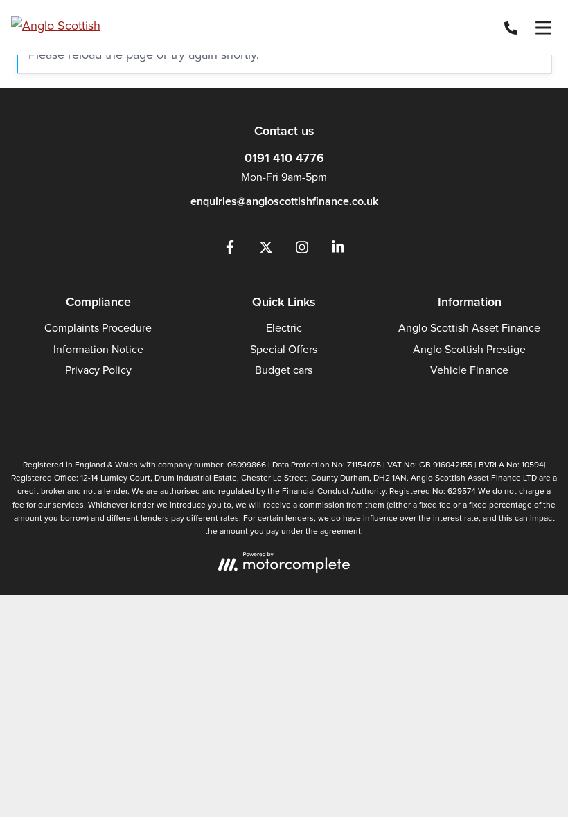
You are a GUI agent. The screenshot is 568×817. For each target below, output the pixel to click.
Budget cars (283, 370)
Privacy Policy (98, 370)
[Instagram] (302, 250)
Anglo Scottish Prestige (469, 349)
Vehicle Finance (469, 370)
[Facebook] (230, 250)
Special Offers (283, 349)
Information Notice (98, 349)
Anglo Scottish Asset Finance (469, 328)
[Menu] (543, 28)
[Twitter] (266, 250)
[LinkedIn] (338, 250)
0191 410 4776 (284, 158)
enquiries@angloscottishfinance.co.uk (284, 201)
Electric (284, 328)
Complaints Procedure (98, 328)
